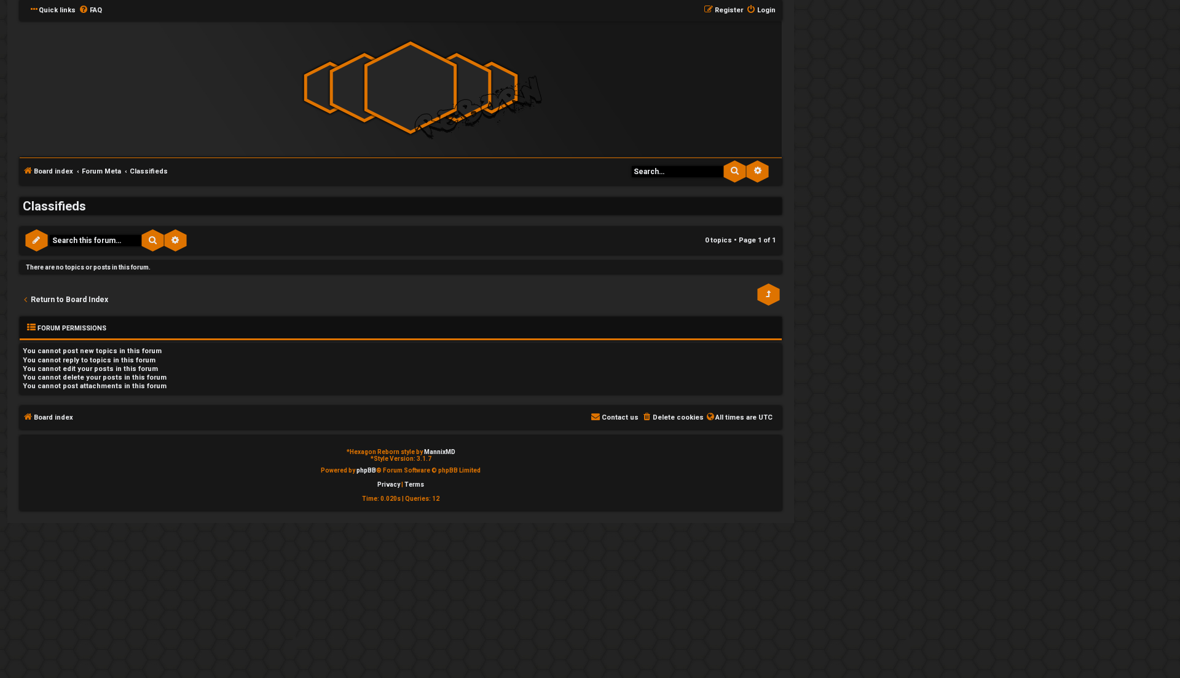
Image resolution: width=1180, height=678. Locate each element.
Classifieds (54, 206)
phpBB (366, 470)
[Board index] (410, 88)
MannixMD (439, 452)
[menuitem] (90, 10)
